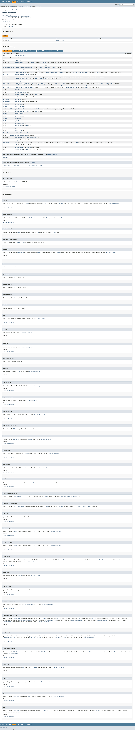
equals (5, 165)
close (16, 58)
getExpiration (19, 125)
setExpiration (19, 149)
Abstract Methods (43, 50)
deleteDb (17, 89)
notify (22, 165)
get (16, 99)
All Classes (3, 4)
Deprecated (23, 1)
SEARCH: (116, 4)
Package (8, 1)
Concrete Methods (56, 50)
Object (31, 67)
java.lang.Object (6, 15)
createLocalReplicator (21, 77)
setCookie (18, 147)
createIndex (18, 72)
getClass (10, 165)
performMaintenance (20, 137)
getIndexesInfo (19, 128)
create (17, 65)
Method (21, 6)
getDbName (18, 118)
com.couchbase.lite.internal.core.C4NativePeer (17, 16)
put (16, 142)
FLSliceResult (32, 65)
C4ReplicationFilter (92, 77)
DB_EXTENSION (60, 40)
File (9, 111)
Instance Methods (29, 50)
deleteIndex (18, 92)
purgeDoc (17, 140)
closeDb (17, 60)
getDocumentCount (20, 123)
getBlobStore (19, 104)
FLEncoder (6, 132)
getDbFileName (19, 116)
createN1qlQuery (19, 81)
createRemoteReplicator (22, 83)
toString (5, 157)
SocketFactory (83, 85)
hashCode (16, 165)
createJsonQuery (19, 74)
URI (23, 106)
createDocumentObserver (22, 70)
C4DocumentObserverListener (56, 70)
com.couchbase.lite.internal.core (16, 9)
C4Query (5, 74)
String (9, 40)
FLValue (5, 128)
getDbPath (18, 120)
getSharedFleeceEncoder (22, 132)
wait (33, 165)
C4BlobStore (6, 104)
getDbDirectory (19, 113)
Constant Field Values (9, 186)
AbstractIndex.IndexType (80, 72)
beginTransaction (20, 55)
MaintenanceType (31, 137)
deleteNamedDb (19, 94)
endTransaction (19, 97)
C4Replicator (7, 77)
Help (32, 1)
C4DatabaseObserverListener (47, 67)
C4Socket (31, 87)
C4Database (32, 77)
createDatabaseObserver (22, 67)
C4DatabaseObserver (9, 67)
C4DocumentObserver (9, 70)
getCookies (18, 106)
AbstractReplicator (40, 78)
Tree (17, 1)
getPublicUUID (19, 130)
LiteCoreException (113, 203)
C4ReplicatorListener (73, 77)
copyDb (17, 62)
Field (11, 6)
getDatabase (18, 109)
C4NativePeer (10, 26)
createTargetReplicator (22, 87)
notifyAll (28, 165)
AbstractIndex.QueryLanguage (54, 72)
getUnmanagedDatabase (21, 135)
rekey (16, 144)
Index (28, 1)
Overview (2, 1)
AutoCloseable (6, 21)
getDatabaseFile (19, 111)
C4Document (6, 65)
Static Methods (17, 50)
